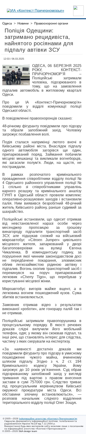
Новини (23, 23)
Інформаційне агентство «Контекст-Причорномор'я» (48, 418)
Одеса (7, 23)
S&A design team (28, 431)
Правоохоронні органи (51, 23)
